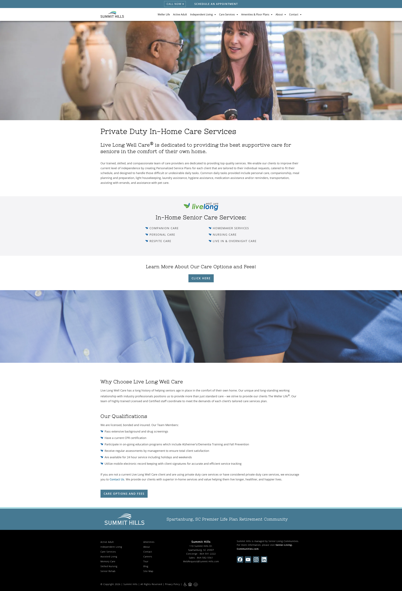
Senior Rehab (107, 571)
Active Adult (180, 14)
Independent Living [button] (201, 14)
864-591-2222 (208, 553)
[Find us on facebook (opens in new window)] (240, 559)
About (146, 546)
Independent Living (111, 546)
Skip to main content (385, 26)
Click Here (201, 278)
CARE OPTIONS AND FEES (124, 493)
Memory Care (107, 561)
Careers (147, 556)
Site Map (148, 571)
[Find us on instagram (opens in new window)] (256, 559)
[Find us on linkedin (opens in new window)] (264, 559)
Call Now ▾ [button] (175, 4)
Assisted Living (108, 556)
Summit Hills (130, 584)
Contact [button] (293, 14)
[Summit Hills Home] (112, 14)
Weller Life (164, 14)
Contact (147, 551)
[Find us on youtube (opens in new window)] (248, 559)
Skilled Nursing (108, 566)
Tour (145, 561)
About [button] (279, 14)
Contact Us (117, 479)
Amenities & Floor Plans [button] (255, 14)
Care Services (108, 551)
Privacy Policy (172, 584)
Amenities (149, 541)
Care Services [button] (227, 14)
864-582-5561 (205, 557)
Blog (145, 566)
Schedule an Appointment (216, 4)
